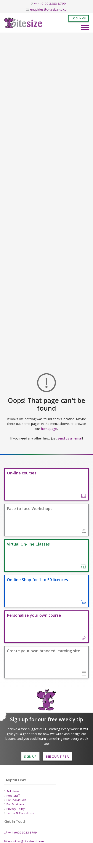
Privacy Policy (15, 809)
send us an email (70, 438)
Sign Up (30, 756)
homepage (49, 428)
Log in (77, 18)
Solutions (12, 791)
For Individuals (16, 800)
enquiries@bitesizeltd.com (49, 9)
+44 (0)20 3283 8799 (49, 3)
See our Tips (56, 756)
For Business (15, 804)
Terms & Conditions (20, 813)
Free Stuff (13, 796)
